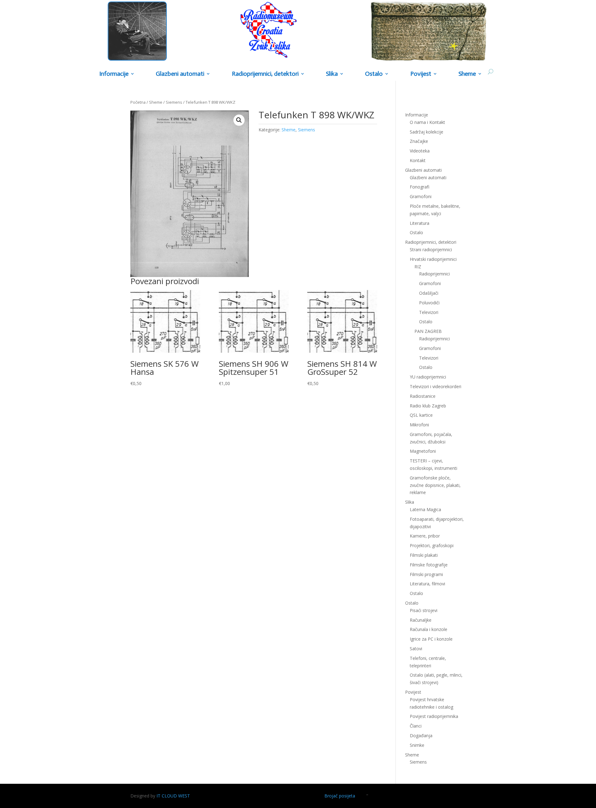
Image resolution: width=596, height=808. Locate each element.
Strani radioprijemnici (431, 249)
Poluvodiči (429, 303)
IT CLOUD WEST (173, 796)
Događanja (421, 735)
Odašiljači (428, 293)
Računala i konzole (428, 629)
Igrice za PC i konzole (431, 639)
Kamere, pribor (425, 536)
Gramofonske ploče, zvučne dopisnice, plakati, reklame (435, 485)
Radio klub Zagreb (428, 406)
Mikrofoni (419, 425)
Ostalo (425, 322)
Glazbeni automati (428, 177)
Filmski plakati (424, 555)
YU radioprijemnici (428, 377)
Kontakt (418, 160)
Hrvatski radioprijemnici (433, 259)
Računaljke (420, 620)
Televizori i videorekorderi (435, 386)
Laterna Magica (425, 509)
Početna (138, 102)
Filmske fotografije (429, 565)
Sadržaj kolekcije (426, 132)
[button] (239, 120)
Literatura (419, 223)
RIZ (417, 267)
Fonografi (419, 187)
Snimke (417, 745)
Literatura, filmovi (427, 584)
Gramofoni (420, 196)
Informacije (114, 74)
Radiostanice (423, 396)
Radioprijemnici (434, 274)
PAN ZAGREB (428, 331)
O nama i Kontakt (427, 122)
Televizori (428, 312)
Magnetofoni (423, 451)
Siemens (174, 102)
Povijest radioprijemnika (434, 716)
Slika (332, 74)
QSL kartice (421, 415)
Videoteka (420, 151)
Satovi (416, 648)
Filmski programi (426, 574)
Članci (416, 726)
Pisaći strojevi (423, 610)
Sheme (467, 74)
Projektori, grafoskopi (432, 545)
